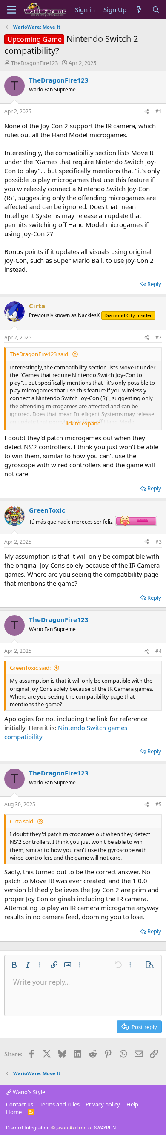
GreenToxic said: (30, 668)
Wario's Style (28, 1092)
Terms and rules (60, 1104)
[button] (14, 965)
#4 (158, 650)
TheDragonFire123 (34, 63)
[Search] (156, 10)
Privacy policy (103, 1104)
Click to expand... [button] (83, 423)
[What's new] (139, 10)
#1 (158, 111)
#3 (158, 541)
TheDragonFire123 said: (39, 354)
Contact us (19, 1104)
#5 (158, 804)
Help (132, 1104)
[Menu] (12, 9)
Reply (154, 284)
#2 (158, 337)
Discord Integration (28, 1127)
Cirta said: (22, 821)
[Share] (146, 112)
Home (14, 1112)
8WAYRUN (105, 1127)
